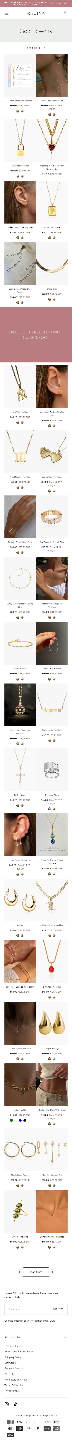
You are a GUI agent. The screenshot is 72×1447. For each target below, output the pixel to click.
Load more (36, 1272)
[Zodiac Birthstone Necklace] (20, 75)
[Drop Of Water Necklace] (20, 1023)
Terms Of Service (13, 1385)
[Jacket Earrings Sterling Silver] (20, 202)
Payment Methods (14, 1368)
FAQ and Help (12, 1345)
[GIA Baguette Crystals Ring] (52, 516)
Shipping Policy (12, 1357)
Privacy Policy (12, 1390)
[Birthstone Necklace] (52, 961)
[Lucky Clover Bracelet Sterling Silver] (20, 578)
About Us (9, 1374)
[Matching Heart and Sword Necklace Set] (52, 140)
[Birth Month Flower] (52, 202)
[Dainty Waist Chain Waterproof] (52, 1084)
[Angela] (20, 900)
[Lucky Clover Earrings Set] (20, 834)
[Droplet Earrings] (52, 1023)
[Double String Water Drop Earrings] (20, 263)
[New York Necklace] (20, 386)
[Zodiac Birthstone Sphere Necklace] (52, 834)
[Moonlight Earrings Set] (52, 1149)
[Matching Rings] (52, 769)
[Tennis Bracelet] (20, 643)
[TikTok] (15, 1404)
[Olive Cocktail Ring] (20, 1211)
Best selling (36, 48)
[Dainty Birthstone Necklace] (52, 1211)
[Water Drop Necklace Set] (52, 75)
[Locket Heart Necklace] (52, 451)
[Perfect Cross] (20, 769)
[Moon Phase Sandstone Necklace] (20, 705)
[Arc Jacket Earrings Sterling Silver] (52, 386)
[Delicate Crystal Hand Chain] (20, 516)
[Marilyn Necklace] (20, 1084)
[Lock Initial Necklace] (20, 140)
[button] (6, 13)
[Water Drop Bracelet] (52, 643)
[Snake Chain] (52, 263)
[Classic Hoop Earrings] (20, 1149)
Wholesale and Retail (16, 1379)
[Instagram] (7, 1404)
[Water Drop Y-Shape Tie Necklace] (52, 578)
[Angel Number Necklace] (20, 451)
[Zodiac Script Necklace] (52, 705)
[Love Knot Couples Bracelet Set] (20, 961)
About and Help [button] (13, 1337)
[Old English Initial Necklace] (52, 900)
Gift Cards (10, 1362)
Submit (58, 1309)
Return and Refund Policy (19, 1351)
